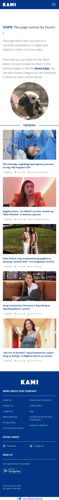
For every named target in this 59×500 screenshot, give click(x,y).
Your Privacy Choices (33, 498)
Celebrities (8, 172)
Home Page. (42, 68)
